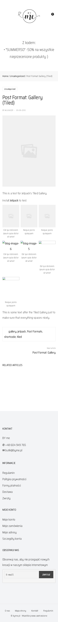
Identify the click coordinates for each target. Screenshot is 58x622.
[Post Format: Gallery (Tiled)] (29, 151)
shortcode (10, 337)
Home (5, 76)
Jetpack (14, 200)
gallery (12, 331)
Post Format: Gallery (44, 352)
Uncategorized (17, 76)
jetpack (22, 331)
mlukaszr (9, 110)
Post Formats (34, 331)
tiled (19, 337)
